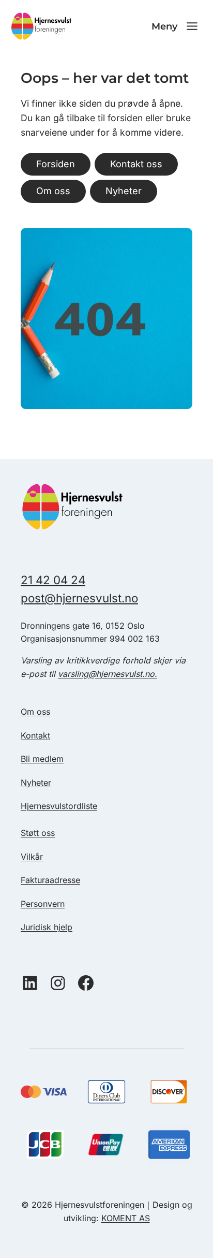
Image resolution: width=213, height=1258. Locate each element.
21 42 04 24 (53, 580)
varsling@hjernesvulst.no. (107, 674)
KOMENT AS (125, 1218)
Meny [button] (164, 26)
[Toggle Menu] (192, 26)
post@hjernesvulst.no (79, 598)
